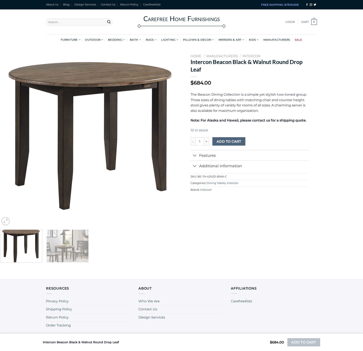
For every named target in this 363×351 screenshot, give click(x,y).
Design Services (85, 4)
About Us (52, 4)
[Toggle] (195, 155)
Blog (66, 4)
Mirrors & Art (229, 39)
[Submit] (108, 22)
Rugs (150, 39)
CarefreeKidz (152, 4)
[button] (290, 22)
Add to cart (229, 142)
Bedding (115, 39)
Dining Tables (216, 183)
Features (207, 155)
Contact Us (108, 4)
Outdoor (92, 39)
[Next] (172, 136)
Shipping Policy (59, 309)
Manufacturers (276, 39)
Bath (134, 39)
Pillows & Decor (197, 39)
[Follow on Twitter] (315, 4)
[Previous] (9, 136)
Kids (252, 39)
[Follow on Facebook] (307, 4)
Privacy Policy (57, 301)
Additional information (220, 166)
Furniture (69, 39)
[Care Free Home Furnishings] (181, 22)
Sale (298, 39)
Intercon (232, 183)
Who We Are (149, 301)
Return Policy (129, 4)
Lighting (168, 39)
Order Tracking (58, 325)
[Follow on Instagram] (311, 4)
